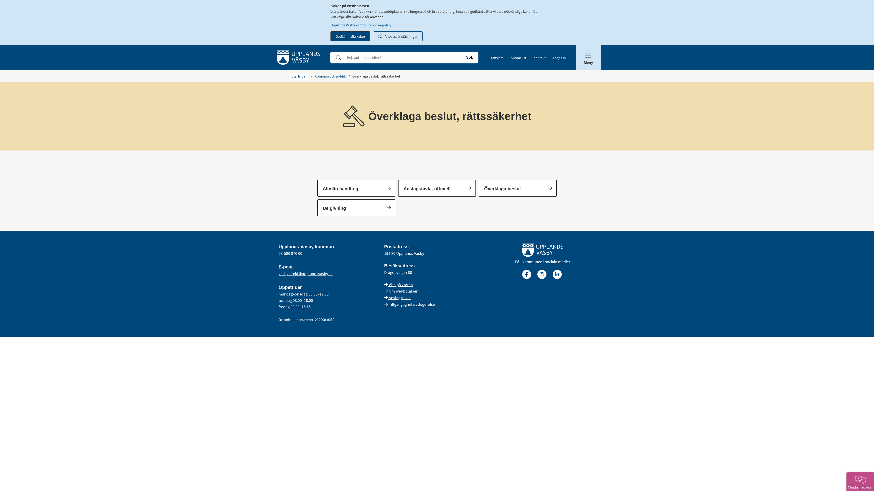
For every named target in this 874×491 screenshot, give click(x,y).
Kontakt (540, 57)
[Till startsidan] (542, 251)
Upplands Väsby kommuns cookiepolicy (360, 25)
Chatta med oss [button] (860, 487)
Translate (496, 57)
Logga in (559, 57)
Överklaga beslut (502, 188)
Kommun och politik (330, 76)
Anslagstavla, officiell (427, 188)
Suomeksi (518, 57)
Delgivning (334, 208)
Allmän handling (340, 188)
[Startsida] (298, 57)
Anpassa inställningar (401, 36)
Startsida (298, 76)
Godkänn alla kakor (350, 36)
